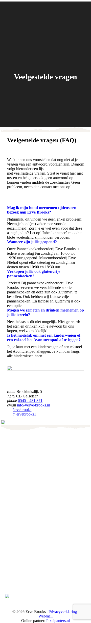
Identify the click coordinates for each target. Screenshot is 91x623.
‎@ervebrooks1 (24, 414)
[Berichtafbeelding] (11, 498)
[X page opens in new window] (16, 576)
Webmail (45, 616)
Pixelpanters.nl (58, 620)
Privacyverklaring (63, 611)
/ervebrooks (22, 409)
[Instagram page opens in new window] (24, 576)
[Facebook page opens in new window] (9, 576)
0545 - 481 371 (30, 400)
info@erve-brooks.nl (33, 405)
